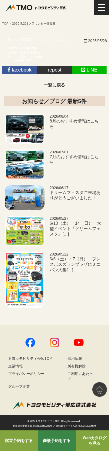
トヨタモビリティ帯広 (47, 421)
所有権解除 (77, 366)
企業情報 (15, 366)
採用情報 (75, 358)
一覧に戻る (54, 84)
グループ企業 (19, 386)
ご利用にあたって (80, 376)
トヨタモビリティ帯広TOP (30, 358)
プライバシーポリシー (26, 374)
